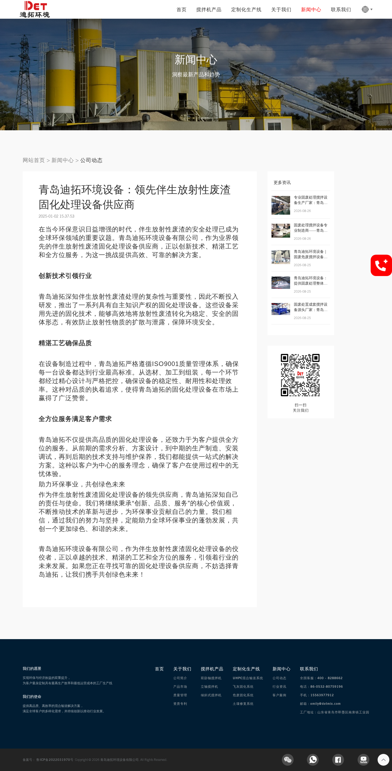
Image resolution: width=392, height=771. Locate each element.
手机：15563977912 (317, 695)
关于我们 (281, 9)
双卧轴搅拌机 (211, 678)
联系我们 (341, 9)
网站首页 (34, 160)
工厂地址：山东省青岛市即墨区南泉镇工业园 (334, 712)
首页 (182, 9)
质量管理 (180, 695)
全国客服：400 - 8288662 (321, 678)
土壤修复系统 (243, 704)
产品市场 (180, 687)
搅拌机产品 (209, 9)
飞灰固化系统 (243, 687)
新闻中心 (311, 9)
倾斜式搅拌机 (211, 695)
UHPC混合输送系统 (248, 678)
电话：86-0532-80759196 (321, 687)
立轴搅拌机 (209, 687)
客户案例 (279, 695)
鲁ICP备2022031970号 (55, 760)
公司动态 (91, 160)
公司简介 (180, 678)
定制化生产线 (246, 9)
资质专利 (180, 704)
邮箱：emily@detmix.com (320, 704)
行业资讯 (279, 687)
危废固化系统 (243, 695)
